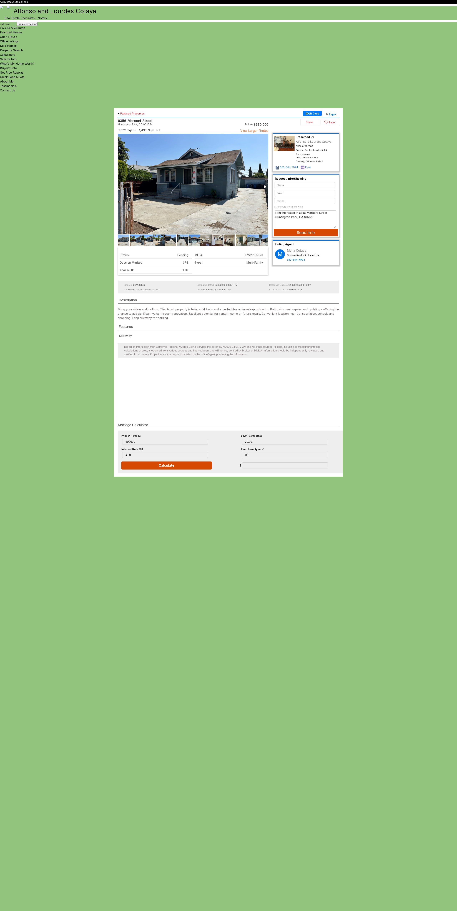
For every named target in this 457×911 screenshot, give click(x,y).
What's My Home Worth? (17, 63)
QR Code (313, 113)
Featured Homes (11, 32)
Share (309, 122)
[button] (265, 187)
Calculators (7, 54)
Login (332, 114)
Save (331, 122)
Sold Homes (8, 46)
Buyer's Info (8, 68)
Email (308, 167)
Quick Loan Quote (12, 77)
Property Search (11, 50)
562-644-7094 (289, 167)
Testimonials (8, 86)
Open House (8, 37)
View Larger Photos (254, 131)
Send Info (306, 232)
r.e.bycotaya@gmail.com (14, 1)
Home (21, 28)
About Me (7, 81)
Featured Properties (132, 113)
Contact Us (7, 90)
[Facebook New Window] (452, 6)
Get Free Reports (11, 72)
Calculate (166, 465)
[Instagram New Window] (455, 6)
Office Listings (9, 41)
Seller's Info (8, 59)
